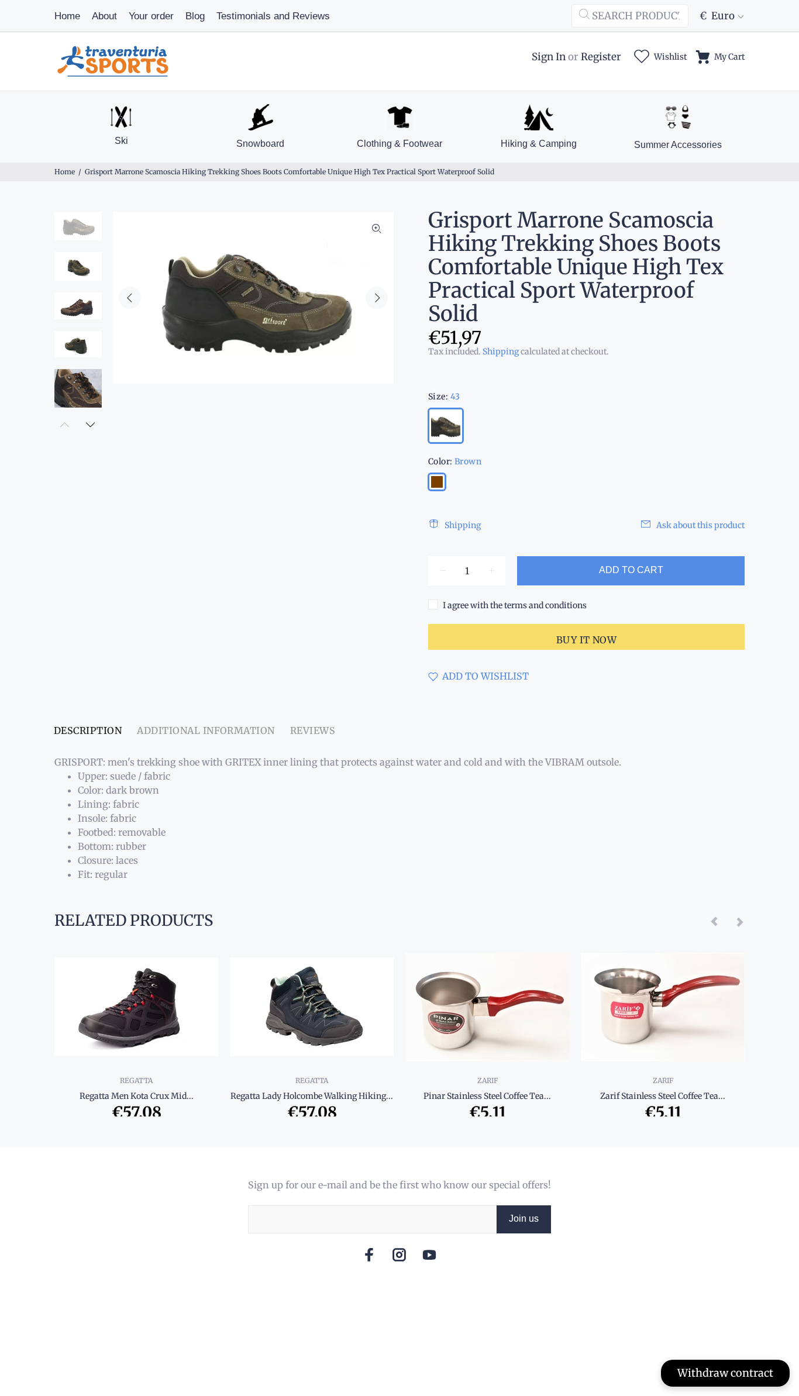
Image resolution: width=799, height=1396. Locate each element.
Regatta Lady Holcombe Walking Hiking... (311, 1096)
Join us (524, 1218)
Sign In (549, 56)
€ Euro (717, 15)
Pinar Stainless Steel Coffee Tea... (487, 1096)
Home (64, 171)
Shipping (501, 351)
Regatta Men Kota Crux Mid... (137, 1096)
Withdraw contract (725, 1373)
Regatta (136, 1080)
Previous (130, 298)
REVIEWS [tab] (312, 730)
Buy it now (586, 640)
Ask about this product (700, 525)
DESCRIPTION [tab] (88, 730)
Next (377, 298)
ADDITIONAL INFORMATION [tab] (206, 730)
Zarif (487, 1080)
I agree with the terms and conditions (515, 605)
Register (601, 56)
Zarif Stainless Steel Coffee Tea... (662, 1096)
